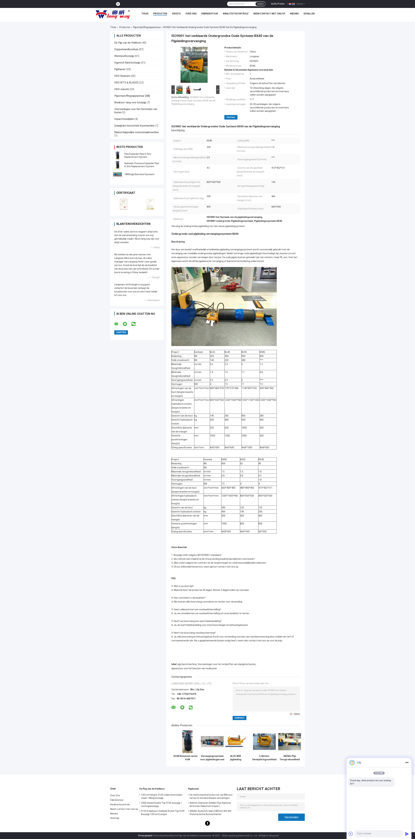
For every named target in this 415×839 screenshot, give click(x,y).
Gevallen (309, 13)
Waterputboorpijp (124, 56)
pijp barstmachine (187, 664)
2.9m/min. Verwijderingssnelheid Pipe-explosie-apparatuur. (264, 758)
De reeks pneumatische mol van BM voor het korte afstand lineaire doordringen (211, 796)
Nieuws (294, 13)
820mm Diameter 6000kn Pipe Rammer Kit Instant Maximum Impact (210, 804)
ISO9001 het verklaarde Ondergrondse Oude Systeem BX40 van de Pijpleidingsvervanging (193, 100)
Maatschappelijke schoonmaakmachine (136, 132)
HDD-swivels (121, 89)
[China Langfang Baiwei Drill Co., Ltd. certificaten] (123, 204)
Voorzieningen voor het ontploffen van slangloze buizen (226, 664)
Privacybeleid (145, 835)
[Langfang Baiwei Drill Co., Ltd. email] (118, 324)
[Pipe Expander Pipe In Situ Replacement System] (117, 155)
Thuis (144, 13)
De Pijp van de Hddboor (127, 42)
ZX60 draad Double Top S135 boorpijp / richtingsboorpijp (161, 804)
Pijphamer (119, 69)
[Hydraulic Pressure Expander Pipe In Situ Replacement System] (117, 165)
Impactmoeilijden (124, 119)
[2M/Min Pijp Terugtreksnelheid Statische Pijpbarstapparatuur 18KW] (289, 741)
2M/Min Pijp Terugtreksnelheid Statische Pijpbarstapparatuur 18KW (290, 758)
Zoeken (260, 4)
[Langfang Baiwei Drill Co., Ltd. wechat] (135, 324)
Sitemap (114, 818)
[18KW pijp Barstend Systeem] (117, 174)
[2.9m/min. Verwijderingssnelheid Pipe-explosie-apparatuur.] (264, 741)
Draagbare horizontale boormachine (134, 125)
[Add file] (351, 833)
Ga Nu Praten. (278, 3)
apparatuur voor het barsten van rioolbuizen (194, 668)
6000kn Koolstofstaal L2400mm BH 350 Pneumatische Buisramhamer (210, 813)
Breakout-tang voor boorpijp (130, 102)
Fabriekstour (209, 13)
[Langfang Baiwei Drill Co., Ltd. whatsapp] (127, 324)
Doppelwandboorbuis (126, 49)
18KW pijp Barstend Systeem (139, 174)
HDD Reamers (122, 75)
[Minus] (407, 762)
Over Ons (190, 13)
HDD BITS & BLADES (126, 82)
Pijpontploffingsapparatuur (147, 27)
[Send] (406, 833)
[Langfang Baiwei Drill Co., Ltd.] (113, 14)
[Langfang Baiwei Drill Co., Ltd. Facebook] (118, 4)
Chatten (230, 117)
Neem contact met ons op (269, 13)
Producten (160, 13)
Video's (176, 13)
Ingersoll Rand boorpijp (127, 62)
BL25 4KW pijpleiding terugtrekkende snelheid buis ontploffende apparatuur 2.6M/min (235, 758)
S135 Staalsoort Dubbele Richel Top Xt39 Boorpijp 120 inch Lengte (162, 813)
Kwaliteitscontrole (236, 13)
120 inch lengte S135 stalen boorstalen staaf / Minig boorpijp (161, 796)
